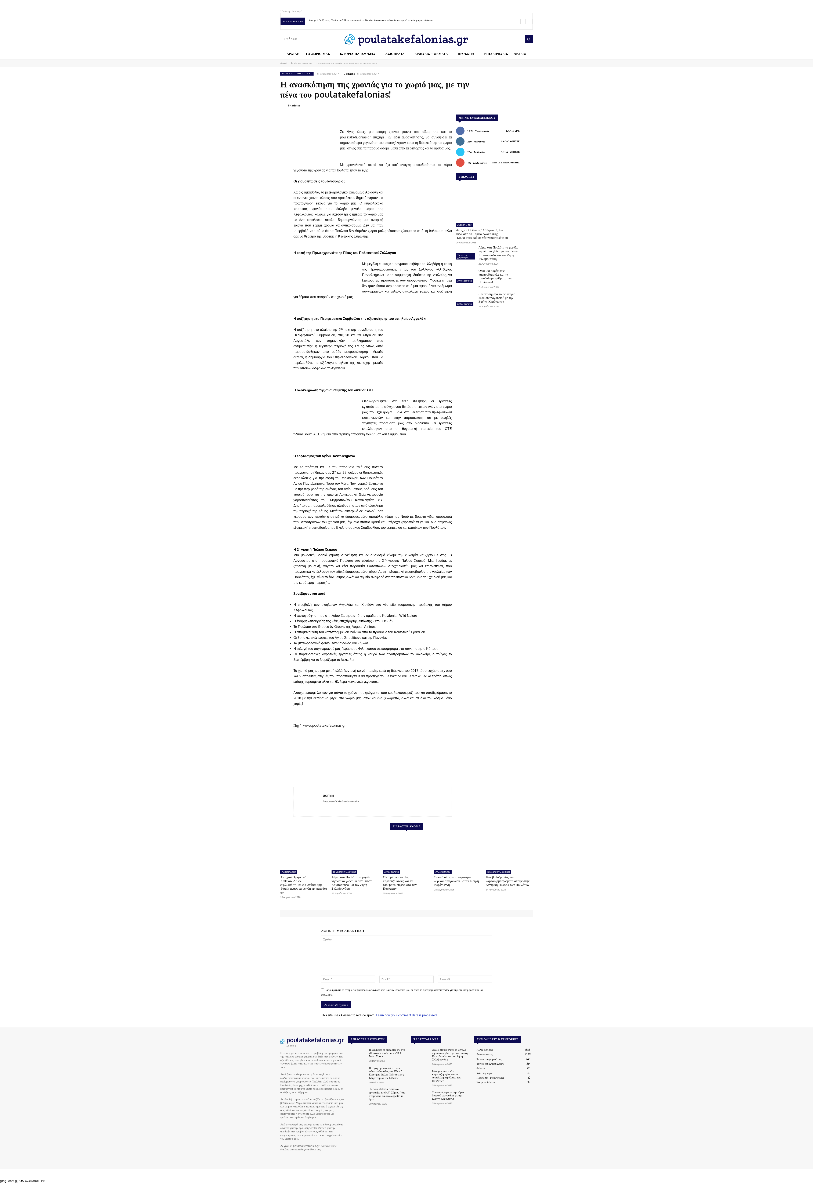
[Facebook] (500, 39)
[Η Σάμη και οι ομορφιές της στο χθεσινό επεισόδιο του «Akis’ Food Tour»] (357, 1055)
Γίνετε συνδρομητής (506, 162)
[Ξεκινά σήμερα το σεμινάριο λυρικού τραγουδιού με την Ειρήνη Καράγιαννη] (465, 299)
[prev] (523, 21)
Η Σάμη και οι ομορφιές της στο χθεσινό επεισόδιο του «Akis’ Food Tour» (387, 1053)
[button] (529, 39)
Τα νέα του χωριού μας (301, 62)
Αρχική (283, 62)
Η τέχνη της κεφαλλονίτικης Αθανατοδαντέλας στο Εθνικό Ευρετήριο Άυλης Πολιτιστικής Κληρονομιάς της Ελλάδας (386, 1072)
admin (295, 105)
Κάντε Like (513, 130)
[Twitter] (511, 39)
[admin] (284, 105)
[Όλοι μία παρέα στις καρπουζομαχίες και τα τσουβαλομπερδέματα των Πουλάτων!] (465, 276)
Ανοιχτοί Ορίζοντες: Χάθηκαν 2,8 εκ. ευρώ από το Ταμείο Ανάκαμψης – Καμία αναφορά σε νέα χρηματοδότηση (371, 20)
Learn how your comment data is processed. (407, 1015)
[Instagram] (506, 39)
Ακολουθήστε (510, 141)
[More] (528, 105)
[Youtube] (517, 39)
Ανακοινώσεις (464, 225)
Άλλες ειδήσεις (464, 280)
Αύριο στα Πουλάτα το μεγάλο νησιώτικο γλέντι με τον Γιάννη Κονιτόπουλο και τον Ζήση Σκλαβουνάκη (498, 253)
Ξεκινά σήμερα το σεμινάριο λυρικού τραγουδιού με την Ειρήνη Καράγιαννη (496, 298)
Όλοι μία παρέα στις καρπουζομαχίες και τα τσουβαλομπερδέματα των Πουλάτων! (495, 276)
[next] (529, 21)
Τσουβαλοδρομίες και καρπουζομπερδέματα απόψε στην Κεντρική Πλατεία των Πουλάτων (508, 881)
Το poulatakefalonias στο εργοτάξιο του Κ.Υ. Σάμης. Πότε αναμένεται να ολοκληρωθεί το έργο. (387, 1094)
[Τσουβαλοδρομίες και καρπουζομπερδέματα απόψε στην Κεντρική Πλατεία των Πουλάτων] (509, 851)
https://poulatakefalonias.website (341, 801)
